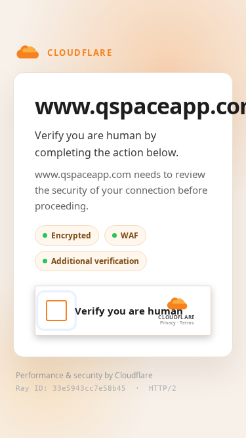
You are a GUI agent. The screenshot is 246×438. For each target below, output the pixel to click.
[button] (123, 311)
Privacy (168, 323)
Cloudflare (134, 375)
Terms (187, 323)
